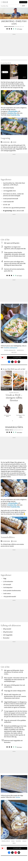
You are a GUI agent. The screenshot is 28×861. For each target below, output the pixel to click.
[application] (14, 71)
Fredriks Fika (4, 6)
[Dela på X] (12, 361)
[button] (6, 380)
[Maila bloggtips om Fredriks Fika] (19, 361)
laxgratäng (20, 350)
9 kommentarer (17, 848)
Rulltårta (18, 841)
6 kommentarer (17, 357)
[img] (3, 357)
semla (12, 841)
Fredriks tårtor (6, 841)
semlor (24, 841)
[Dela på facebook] (9, 361)
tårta (14, 843)
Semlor (18, 797)
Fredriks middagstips (9, 26)
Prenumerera (23, 2)
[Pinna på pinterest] (15, 361)
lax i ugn (13, 352)
